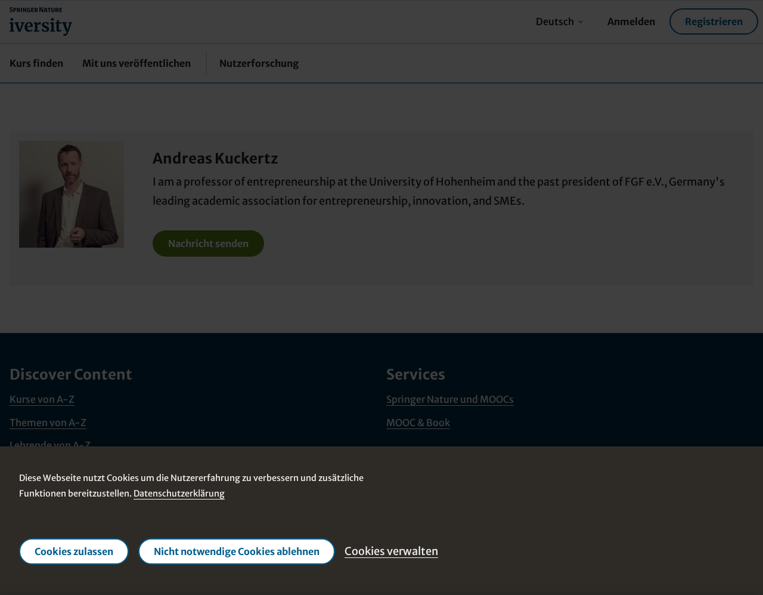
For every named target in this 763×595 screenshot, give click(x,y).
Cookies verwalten (391, 550)
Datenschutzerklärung (179, 493)
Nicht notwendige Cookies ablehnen (237, 551)
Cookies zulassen (74, 551)
